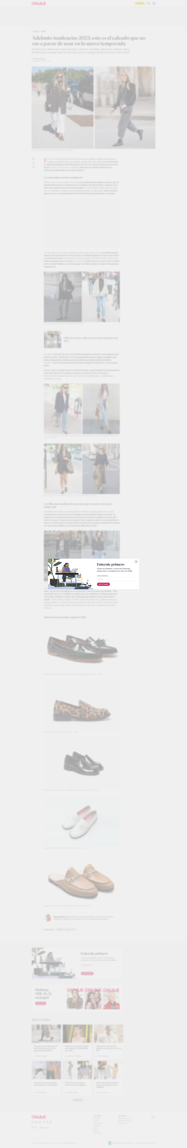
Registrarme (103, 584)
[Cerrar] (136, 561)
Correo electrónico (102, 576)
